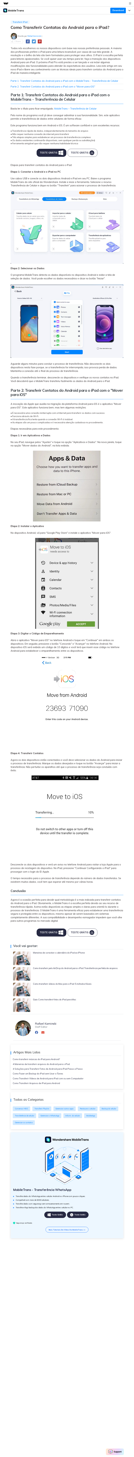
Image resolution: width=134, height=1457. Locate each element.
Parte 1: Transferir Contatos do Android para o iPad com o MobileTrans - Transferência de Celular (64, 80)
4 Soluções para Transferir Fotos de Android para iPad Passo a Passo (48, 1069)
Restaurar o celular (87, 1109)
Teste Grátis (48, 152)
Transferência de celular (24, 1116)
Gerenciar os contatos (24, 1122)
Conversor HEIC (21, 1109)
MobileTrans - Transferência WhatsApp (42, 1190)
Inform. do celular (72, 1116)
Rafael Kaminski (34, 36)
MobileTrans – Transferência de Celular (75, 108)
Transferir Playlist (41, 1109)
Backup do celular (109, 1109)
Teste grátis (57, 1215)
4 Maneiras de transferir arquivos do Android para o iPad (41, 1064)
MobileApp (90, 1116)
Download (118, 10)
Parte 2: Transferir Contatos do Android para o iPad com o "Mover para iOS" (53, 86)
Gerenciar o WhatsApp (49, 1116)
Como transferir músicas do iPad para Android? (36, 1059)
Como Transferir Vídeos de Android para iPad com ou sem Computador (48, 1078)
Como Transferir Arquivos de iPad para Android (36, 1083)
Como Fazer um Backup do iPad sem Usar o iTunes (38, 1073)
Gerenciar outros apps (64, 1109)
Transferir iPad (20, 22)
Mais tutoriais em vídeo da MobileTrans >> (67, 1230)
